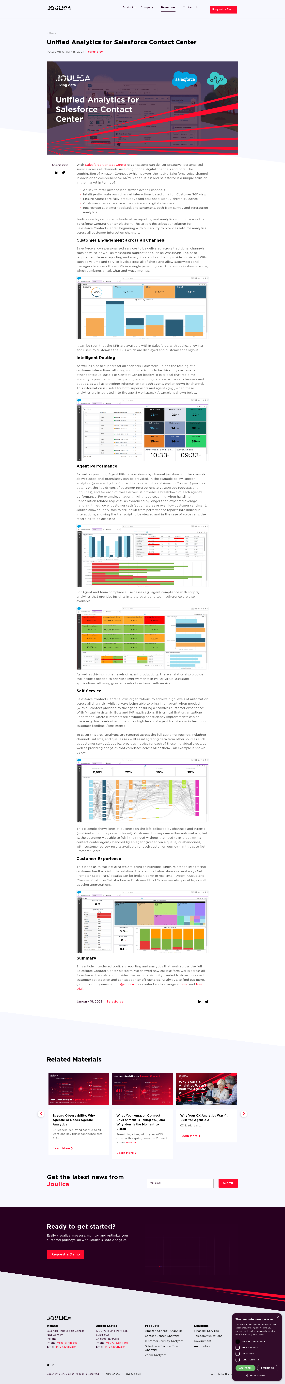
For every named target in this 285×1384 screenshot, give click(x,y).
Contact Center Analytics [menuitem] (162, 1336)
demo (184, 984)
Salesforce (95, 52)
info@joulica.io (126, 984)
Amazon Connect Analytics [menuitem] (163, 1331)
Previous (41, 1113)
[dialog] (257, 1347)
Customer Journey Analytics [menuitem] (164, 1341)
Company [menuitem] (147, 7)
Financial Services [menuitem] (206, 1331)
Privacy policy (133, 1374)
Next (244, 1113)
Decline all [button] (267, 1368)
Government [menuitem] (202, 1341)
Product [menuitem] (128, 7)
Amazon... (132, 1142)
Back (52, 33)
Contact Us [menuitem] (190, 7)
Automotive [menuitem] (202, 1346)
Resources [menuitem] (168, 7)
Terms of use (112, 1374)
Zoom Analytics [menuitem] (155, 1355)
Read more (258, 1334)
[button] (257, 1375)
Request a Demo (223, 9)
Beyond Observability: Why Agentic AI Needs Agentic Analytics (74, 1120)
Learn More (62, 1148)
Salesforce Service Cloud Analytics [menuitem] (162, 1348)
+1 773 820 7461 (117, 1343)
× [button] (278, 1317)
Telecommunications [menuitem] (208, 1336)
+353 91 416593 (67, 1343)
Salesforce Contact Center (106, 165)
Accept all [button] (245, 1368)
